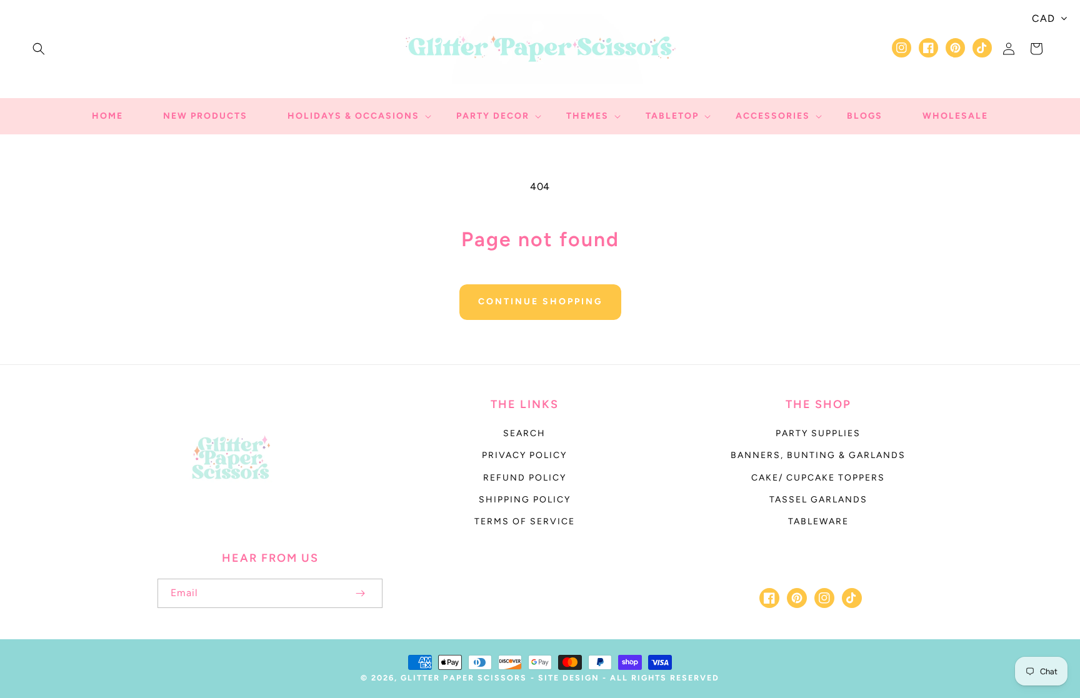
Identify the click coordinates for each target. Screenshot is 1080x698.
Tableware (818, 521)
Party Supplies (818, 433)
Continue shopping (540, 301)
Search (524, 433)
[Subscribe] (360, 593)
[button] (38, 48)
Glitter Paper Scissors (464, 677)
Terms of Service (524, 521)
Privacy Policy (524, 455)
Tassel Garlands (818, 499)
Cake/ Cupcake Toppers (818, 477)
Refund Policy (524, 477)
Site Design (568, 677)
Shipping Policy (525, 499)
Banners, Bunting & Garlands (818, 455)
